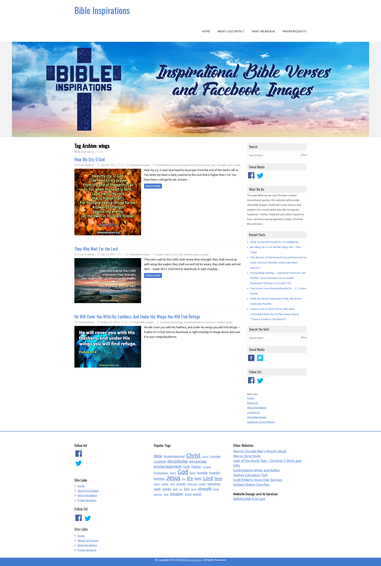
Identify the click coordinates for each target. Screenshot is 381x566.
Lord (174, 254)
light (198, 478)
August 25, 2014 (110, 322)
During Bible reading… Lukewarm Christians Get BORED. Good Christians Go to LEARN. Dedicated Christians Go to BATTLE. (278, 277)
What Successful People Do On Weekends (274, 241)
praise (165, 484)
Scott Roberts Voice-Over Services (257, 480)
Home (206, 31)
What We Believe (263, 31)
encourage (176, 322)
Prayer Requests (295, 31)
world (197, 494)
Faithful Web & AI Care (249, 499)
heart (193, 473)
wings (237, 165)
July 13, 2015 (108, 254)
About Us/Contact (230, 31)
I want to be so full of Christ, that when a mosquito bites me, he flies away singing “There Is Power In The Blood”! (274, 314)
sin (180, 489)
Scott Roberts (86, 165)
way (166, 494)
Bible (158, 456)
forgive (207, 467)
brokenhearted (165, 165)
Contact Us (253, 412)
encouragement (184, 165)
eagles (160, 254)
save (157, 489)
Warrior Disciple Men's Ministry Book (259, 451)
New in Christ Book (246, 456)
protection (209, 322)
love (218, 478)
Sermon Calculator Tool (250, 475)
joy (183, 479)
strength (222, 165)
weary (197, 254)
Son (187, 489)
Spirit (193, 489)
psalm (202, 484)
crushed (164, 322)
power (157, 484)
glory (173, 472)
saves (166, 489)
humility (214, 472)
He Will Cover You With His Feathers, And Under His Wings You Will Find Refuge (137, 316)
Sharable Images (256, 417)
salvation (213, 484)
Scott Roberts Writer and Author (256, 470)
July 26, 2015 (108, 165)
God (183, 471)
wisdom (176, 494)
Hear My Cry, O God (89, 159)
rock (213, 165)
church (205, 456)
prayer (181, 484)
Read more (153, 186)
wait (180, 254)
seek (175, 489)
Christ (193, 455)
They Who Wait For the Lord (96, 248)
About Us (252, 402)
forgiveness (161, 472)
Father (196, 466)
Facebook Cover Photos (261, 421)
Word (188, 494)
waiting (188, 254)
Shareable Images (139, 165)
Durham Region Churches (251, 484)
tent (230, 165)
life (190, 478)
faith (186, 466)
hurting (205, 165)
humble (202, 472)
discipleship (177, 461)
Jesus (173, 477)
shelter (221, 322)
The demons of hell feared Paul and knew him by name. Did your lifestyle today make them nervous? (278, 262)
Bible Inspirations (102, 10)
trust (216, 489)
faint (197, 165)
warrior (158, 494)
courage (215, 456)
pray (172, 484)
